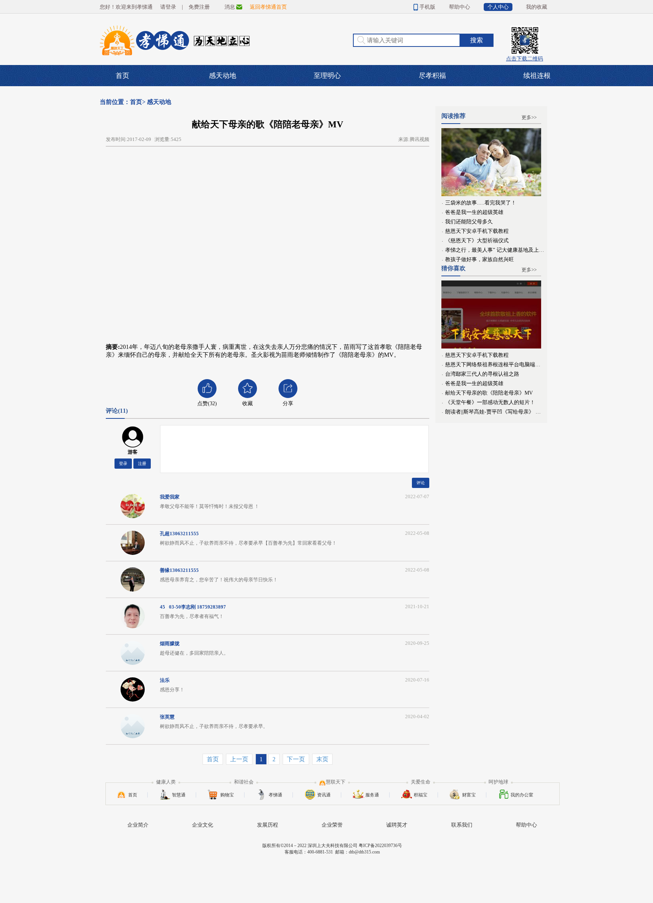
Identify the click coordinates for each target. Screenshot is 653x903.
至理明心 (327, 75)
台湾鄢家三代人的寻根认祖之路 (482, 374)
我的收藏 (536, 7)
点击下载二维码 (524, 37)
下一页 (296, 759)
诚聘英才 (396, 825)
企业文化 (202, 825)
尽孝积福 (432, 75)
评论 (420, 482)
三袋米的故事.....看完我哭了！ (480, 203)
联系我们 (461, 825)
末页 (322, 759)
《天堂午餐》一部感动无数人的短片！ (490, 402)
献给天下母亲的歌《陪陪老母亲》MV (489, 393)
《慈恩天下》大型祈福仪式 (477, 240)
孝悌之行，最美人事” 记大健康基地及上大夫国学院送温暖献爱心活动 (495, 250)
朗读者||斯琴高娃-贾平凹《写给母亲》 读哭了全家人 (495, 412)
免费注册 (199, 7)
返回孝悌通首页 (268, 7)
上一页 (239, 759)
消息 (229, 7)
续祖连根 (537, 75)
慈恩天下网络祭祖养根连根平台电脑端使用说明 (495, 364)
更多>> (529, 117)
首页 (122, 75)
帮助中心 (459, 7)
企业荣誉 (332, 825)
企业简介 (138, 825)
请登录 (168, 7)
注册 (142, 463)
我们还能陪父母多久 (469, 221)
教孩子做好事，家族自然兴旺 (479, 259)
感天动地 (222, 75)
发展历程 (267, 825)
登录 (123, 463)
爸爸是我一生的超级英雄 (474, 212)
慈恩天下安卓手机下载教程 (477, 231)
